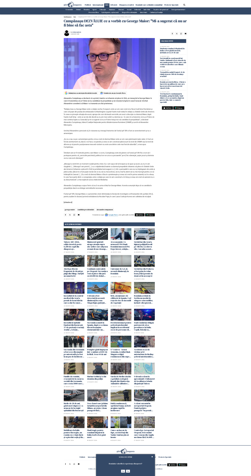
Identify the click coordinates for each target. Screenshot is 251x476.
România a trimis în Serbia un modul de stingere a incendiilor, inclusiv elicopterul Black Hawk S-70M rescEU (143, 299)
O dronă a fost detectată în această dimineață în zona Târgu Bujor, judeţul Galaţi (96, 299)
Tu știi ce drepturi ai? (161, 9)
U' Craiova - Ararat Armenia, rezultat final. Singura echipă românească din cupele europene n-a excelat (121, 353)
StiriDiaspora (67, 17)
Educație (103, 9)
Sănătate (112, 9)
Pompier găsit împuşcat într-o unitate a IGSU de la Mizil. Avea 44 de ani (97, 351)
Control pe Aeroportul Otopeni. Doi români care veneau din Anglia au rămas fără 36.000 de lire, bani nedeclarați (144, 433)
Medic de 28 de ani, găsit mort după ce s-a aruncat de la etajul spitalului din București (74, 407)
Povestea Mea (94, 12)
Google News (113, 215)
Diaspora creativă (126, 5)
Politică (88, 5)
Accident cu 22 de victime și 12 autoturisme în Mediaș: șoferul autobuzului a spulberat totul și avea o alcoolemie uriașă (144, 353)
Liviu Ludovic (77, 32)
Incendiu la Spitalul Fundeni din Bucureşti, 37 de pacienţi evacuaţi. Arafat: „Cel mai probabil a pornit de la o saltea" (74, 326)
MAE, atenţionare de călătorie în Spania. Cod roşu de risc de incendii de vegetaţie (121, 299)
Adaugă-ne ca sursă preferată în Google (82, 93)
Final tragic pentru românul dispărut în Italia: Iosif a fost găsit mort (96, 433)
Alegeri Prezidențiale (129, 12)
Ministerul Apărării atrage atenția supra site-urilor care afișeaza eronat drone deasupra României (97, 245)
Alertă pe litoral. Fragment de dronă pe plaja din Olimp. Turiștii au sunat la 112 (74, 272)
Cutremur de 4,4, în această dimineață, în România (120, 271)
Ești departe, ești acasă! (110, 12)
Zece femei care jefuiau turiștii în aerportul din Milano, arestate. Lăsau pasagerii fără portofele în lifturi (97, 407)
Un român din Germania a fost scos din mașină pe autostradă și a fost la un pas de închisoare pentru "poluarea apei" (74, 353)
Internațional (98, 5)
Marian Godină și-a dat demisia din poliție (96, 377)
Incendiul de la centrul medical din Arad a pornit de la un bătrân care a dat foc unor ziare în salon (73, 299)
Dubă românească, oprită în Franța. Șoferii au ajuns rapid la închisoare (121, 407)
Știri (106, 5)
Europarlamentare (178, 9)
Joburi (78, 9)
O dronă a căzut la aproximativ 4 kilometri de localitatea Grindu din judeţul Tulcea (144, 380)
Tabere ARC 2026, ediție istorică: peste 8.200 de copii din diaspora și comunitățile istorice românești (73, 245)
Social (129, 9)
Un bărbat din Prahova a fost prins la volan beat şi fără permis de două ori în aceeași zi (144, 272)
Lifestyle (113, 5)
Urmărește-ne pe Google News (115, 93)
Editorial (137, 9)
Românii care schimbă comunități (149, 5)
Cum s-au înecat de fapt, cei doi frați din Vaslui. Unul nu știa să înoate (120, 433)
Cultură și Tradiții (156, 12)
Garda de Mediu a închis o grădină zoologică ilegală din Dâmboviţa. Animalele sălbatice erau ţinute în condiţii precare (121, 380)
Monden (87, 9)
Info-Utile (147, 9)
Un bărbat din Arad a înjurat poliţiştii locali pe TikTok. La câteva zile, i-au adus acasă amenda (143, 245)
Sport (94, 9)
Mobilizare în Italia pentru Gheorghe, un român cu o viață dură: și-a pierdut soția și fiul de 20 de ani (73, 433)
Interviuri (143, 12)
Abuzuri (121, 9)
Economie (69, 9)
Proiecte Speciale (171, 5)
